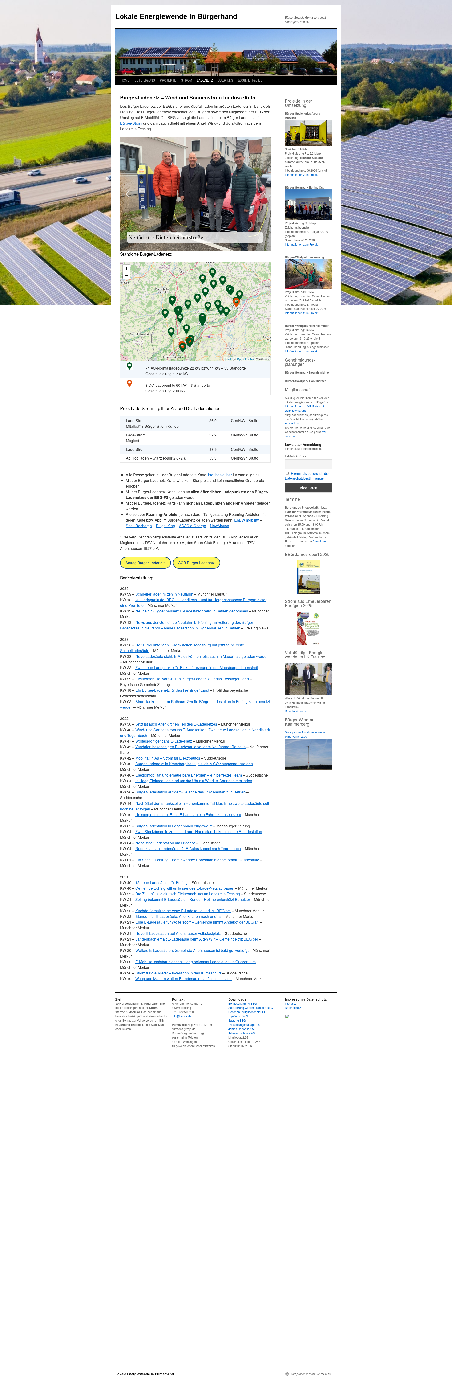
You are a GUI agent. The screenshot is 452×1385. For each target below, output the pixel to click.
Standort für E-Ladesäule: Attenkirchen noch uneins (178, 916)
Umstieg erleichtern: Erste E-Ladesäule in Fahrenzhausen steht (188, 814)
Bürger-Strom (131, 123)
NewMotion (219, 525)
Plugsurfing (165, 525)
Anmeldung (320, 541)
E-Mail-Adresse (296, 456)
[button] (127, 194)
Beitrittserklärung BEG (242, 1003)
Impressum (292, 1003)
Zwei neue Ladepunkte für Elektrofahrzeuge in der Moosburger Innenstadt (196, 667)
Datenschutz (293, 1008)
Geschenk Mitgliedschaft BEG (247, 1012)
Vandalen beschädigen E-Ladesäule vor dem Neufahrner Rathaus (190, 746)
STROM (186, 80)
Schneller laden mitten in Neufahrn (164, 594)
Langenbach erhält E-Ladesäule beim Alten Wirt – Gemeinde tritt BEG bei (196, 939)
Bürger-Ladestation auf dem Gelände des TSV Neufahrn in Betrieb (190, 792)
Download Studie (296, 711)
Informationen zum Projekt (301, 175)
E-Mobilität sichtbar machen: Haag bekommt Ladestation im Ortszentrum (195, 961)
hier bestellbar (220, 474)
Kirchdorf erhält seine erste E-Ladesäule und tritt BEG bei (183, 910)
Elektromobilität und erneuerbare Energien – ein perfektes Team (188, 775)
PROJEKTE (168, 80)
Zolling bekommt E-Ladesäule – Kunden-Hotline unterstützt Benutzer (192, 899)
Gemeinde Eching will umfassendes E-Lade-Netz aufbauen (184, 888)
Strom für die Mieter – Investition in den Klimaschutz (178, 973)
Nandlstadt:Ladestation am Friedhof (165, 843)
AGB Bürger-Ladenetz (196, 562)
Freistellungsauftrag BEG (244, 1025)
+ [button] (126, 268)
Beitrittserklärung (296, 410)
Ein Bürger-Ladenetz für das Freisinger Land (172, 690)
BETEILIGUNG (144, 80)
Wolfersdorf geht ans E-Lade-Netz (163, 741)
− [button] (126, 275)
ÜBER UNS (225, 80)
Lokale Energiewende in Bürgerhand (176, 16)
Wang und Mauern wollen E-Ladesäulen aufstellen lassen (183, 978)
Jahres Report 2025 (241, 1029)
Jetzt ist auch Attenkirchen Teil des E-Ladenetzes (176, 724)
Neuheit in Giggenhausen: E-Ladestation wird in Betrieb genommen (191, 611)
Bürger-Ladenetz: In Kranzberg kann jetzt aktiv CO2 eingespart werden (194, 763)
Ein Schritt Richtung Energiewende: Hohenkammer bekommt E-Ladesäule (197, 860)
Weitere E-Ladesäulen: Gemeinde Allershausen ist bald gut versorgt (192, 950)
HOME (125, 80)
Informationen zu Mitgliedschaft (305, 406)
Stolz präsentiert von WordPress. (310, 1374)
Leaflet (229, 359)
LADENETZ (205, 80)
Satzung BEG (237, 1020)
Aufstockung (293, 423)
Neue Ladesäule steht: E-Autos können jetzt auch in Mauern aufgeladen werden (202, 656)
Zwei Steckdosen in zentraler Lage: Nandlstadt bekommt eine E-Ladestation (198, 831)
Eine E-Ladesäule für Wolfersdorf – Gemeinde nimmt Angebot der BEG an (197, 922)
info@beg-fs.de (181, 1016)
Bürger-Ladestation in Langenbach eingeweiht (173, 826)
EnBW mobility (246, 520)
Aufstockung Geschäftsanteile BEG (250, 1008)
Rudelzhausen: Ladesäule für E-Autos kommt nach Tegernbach (188, 848)
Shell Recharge (139, 525)
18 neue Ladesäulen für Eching (161, 882)
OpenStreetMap (246, 359)
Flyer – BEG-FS (238, 1016)
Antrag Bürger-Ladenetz (145, 562)
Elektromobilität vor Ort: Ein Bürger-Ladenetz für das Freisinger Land (192, 679)
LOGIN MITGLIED (250, 80)
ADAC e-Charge (192, 525)
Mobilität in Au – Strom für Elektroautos (167, 758)
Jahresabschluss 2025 (242, 1033)
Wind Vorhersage (296, 736)
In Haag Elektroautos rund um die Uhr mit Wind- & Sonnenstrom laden (193, 780)
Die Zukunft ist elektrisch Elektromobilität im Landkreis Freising (187, 893)
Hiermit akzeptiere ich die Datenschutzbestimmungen (307, 476)
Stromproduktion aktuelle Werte (305, 732)
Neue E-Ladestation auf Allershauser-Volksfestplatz (178, 933)
